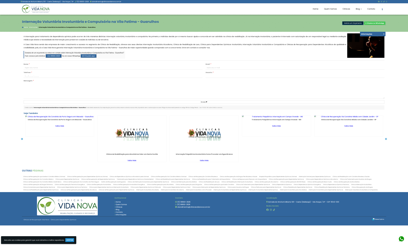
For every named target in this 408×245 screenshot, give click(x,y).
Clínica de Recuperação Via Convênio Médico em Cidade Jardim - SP (348, 120)
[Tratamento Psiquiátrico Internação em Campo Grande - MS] (276, 116)
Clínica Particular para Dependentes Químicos (266, 187)
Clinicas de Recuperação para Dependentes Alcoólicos (79, 190)
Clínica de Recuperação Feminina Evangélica (70, 184)
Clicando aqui (89, 56)
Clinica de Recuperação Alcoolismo (266, 182)
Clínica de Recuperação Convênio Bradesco (203, 176)
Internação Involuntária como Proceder (199, 190)
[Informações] (382, 9)
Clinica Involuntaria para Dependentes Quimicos (39, 187)
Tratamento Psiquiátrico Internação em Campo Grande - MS (276, 120)
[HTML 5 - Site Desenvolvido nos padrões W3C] (354, 219)
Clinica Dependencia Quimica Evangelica (307, 184)
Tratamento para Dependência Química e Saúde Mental (135, 179)
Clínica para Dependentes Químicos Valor (176, 187)
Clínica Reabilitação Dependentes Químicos (297, 187)
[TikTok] (384, 2)
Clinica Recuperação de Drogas (362, 187)
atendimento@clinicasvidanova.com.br (106, 2)
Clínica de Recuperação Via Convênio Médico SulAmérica (42, 182)
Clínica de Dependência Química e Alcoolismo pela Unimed (129, 176)
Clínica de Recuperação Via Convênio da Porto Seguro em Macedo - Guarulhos (60, 120)
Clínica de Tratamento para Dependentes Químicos (253, 184)
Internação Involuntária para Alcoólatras (293, 190)
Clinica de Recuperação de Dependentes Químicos (98, 179)
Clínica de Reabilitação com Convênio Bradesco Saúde (351, 176)
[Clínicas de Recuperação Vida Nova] (67, 206)
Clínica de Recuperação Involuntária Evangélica (129, 184)
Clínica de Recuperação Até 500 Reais (292, 182)
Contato (371, 9)
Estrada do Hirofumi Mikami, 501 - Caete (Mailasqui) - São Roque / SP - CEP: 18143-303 (303, 202)
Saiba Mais (59, 126)
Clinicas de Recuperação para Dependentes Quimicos (116, 190)
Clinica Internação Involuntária (361, 184)
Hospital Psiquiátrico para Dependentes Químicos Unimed (278, 176)
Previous (22, 139)
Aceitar (69, 240)
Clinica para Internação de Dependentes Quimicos (209, 187)
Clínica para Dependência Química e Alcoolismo (322, 179)
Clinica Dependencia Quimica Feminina (336, 184)
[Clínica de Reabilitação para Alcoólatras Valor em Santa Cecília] (132, 133)
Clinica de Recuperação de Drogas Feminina (38, 184)
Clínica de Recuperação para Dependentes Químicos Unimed (87, 176)
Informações (121, 214)
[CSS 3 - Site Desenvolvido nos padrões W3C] (361, 219)
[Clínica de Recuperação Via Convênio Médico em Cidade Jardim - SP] (348, 116)
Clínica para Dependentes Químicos (67, 179)
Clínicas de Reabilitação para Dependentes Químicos (41, 190)
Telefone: (28, 72)
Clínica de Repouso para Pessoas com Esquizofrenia (249, 179)
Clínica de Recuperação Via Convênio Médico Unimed (168, 176)
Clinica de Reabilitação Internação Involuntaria (237, 182)
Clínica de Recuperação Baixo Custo (319, 182)
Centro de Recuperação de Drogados (113, 182)
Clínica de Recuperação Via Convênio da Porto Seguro (81, 182)
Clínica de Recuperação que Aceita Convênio (219, 184)
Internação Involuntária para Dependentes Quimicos (326, 190)
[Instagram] (381, 2)
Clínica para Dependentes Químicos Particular (146, 187)
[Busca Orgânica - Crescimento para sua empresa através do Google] (378, 219)
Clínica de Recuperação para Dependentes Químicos (286, 179)
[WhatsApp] (386, 2)
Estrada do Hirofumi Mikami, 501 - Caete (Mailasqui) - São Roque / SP (48, 2)
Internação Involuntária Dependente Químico (263, 190)
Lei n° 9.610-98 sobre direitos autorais (211, 107)
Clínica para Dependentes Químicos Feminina (72, 187)
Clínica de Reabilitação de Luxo (209, 182)
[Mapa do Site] (348, 219)
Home (315, 9)
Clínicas (346, 9)
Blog (358, 9)
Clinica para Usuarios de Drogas (238, 187)
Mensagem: (29, 81)
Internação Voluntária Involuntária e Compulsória (361, 190)
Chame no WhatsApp (375, 23)
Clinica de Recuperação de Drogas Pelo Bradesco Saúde (238, 176)
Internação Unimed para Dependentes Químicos (315, 176)
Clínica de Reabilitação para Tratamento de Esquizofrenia (211, 179)
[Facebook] (379, 2)
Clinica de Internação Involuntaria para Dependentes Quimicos (148, 182)
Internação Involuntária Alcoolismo (172, 190)
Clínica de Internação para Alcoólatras (184, 182)
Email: (208, 64)
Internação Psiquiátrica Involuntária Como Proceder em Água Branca (204, 154)
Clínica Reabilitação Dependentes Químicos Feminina (332, 187)
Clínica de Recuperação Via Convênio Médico (38, 179)
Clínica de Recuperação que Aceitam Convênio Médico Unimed (44, 176)
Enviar (203, 102)
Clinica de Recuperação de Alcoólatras (347, 182)
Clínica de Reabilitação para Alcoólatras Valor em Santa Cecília (132, 154)
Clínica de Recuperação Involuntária (99, 184)
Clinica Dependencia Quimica (282, 184)
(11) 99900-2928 (83, 2)
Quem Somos (330, 9)
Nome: (27, 64)
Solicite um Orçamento (353, 23)
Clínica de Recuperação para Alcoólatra (160, 184)
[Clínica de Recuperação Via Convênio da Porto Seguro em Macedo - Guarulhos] (59, 116)
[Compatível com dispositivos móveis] (368, 219)
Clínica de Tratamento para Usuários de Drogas (356, 179)
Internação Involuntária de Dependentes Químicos (230, 190)
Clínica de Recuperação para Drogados (189, 184)
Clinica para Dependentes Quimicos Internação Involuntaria (109, 187)
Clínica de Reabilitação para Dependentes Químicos (173, 179)
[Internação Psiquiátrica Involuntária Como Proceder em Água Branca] (204, 133)
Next (386, 139)
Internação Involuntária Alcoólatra (147, 190)
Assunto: (210, 72)
